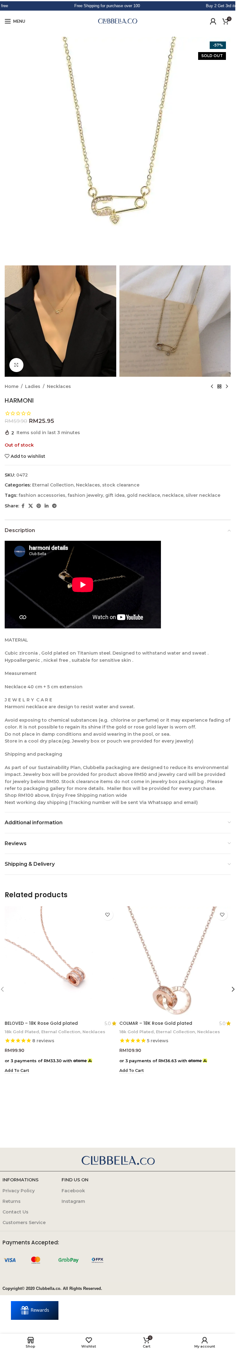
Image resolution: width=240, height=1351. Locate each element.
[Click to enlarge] (16, 365)
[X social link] (31, 506)
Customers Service (24, 1222)
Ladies (32, 386)
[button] (17, 1070)
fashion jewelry (85, 495)
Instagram (73, 1201)
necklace (172, 495)
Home (11, 386)
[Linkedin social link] (46, 506)
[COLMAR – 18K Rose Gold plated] (175, 962)
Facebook (73, 1191)
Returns (11, 1201)
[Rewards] (34, 1310)
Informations (20, 1180)
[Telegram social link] (54, 506)
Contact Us (15, 1212)
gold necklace (143, 495)
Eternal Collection (53, 485)
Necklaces (59, 386)
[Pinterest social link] (39, 506)
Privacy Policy (18, 1191)
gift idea (115, 495)
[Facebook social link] (23, 506)
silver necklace (203, 495)
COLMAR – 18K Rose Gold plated (155, 1023)
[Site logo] (118, 21)
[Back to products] (219, 386)
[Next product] (227, 386)
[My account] (213, 21)
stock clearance (120, 485)
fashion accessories (41, 495)
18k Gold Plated (22, 1031)
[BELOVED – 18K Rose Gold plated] (60, 962)
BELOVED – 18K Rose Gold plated (41, 1023)
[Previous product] (212, 386)
